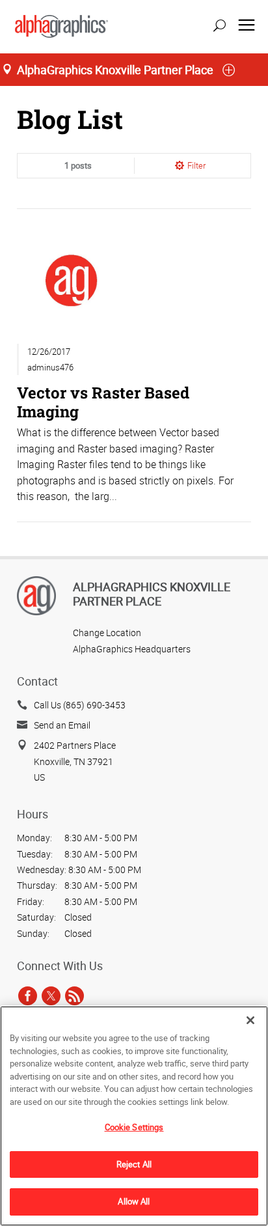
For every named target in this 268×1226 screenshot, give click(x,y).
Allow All (134, 1201)
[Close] (250, 1020)
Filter (196, 165)
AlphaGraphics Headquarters (132, 649)
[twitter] (51, 995)
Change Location (107, 632)
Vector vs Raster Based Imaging (103, 401)
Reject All (134, 1164)
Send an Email (62, 725)
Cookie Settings (134, 1127)
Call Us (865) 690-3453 (80, 705)
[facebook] (27, 995)
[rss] (74, 995)
